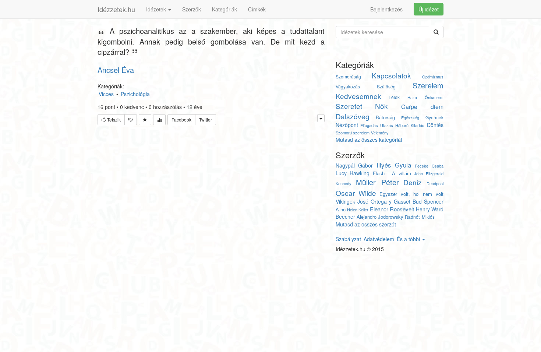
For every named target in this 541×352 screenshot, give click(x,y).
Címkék (257, 9)
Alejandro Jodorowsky (380, 216)
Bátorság (385, 117)
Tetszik (113, 119)
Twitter (205, 119)
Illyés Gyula (393, 164)
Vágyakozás (348, 86)
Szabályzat (348, 239)
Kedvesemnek (358, 96)
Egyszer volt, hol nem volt (411, 193)
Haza (412, 97)
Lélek (394, 97)
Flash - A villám (392, 173)
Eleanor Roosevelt (392, 209)
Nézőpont (347, 125)
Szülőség (386, 86)
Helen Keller (357, 209)
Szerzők (191, 9)
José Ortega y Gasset (383, 201)
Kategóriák (224, 9)
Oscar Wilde (356, 193)
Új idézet (428, 9)
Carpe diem (422, 106)
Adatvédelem (379, 239)
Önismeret (434, 97)
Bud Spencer (428, 201)
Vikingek (345, 201)
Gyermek (434, 117)
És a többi (409, 239)
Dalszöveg (352, 116)
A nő (341, 209)
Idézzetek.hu (116, 9)
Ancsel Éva (116, 69)
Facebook (181, 119)
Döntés (435, 125)
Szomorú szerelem (352, 132)
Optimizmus (432, 77)
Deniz (412, 182)
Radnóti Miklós (420, 217)
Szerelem (428, 85)
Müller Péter (377, 182)
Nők (381, 106)
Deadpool (435, 183)
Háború (402, 125)
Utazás (386, 125)
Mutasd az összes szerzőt (366, 224)
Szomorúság (348, 76)
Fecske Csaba (429, 166)
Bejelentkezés (386, 9)
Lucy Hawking (352, 173)
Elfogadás (369, 125)
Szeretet (349, 106)
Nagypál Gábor (354, 165)
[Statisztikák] (159, 119)
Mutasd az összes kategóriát (369, 139)
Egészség (410, 117)
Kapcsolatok (391, 75)
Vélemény (380, 132)
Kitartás (417, 125)
